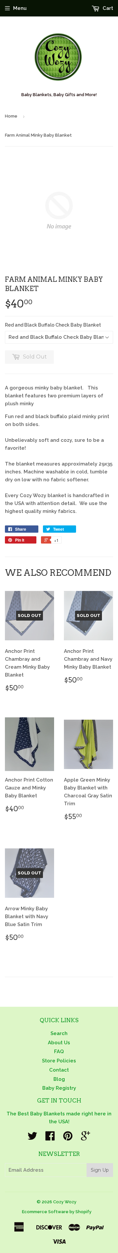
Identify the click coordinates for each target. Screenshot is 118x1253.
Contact (59, 1070)
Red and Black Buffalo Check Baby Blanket (53, 325)
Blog (59, 1079)
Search (59, 1033)
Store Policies (59, 1061)
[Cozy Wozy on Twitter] (32, 1138)
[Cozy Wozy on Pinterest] (68, 1138)
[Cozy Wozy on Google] (85, 1138)
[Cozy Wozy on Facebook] (50, 1138)
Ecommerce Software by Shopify (56, 1211)
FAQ (59, 1051)
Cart (107, 8)
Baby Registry (59, 1088)
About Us (59, 1043)
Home (11, 116)
